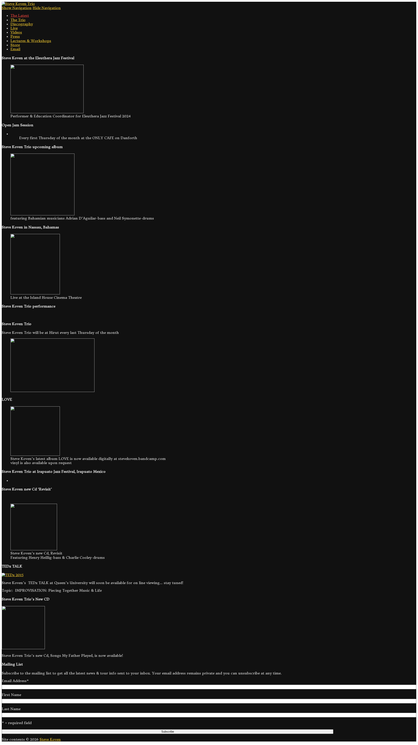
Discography (21, 24)
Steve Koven (50, 739)
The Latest (19, 15)
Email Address (15, 681)
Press (15, 36)
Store (15, 45)
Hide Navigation (47, 8)
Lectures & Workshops (30, 41)
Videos (16, 32)
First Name (11, 695)
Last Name (11, 709)
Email (15, 49)
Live (14, 28)
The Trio (17, 20)
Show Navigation (17, 8)
